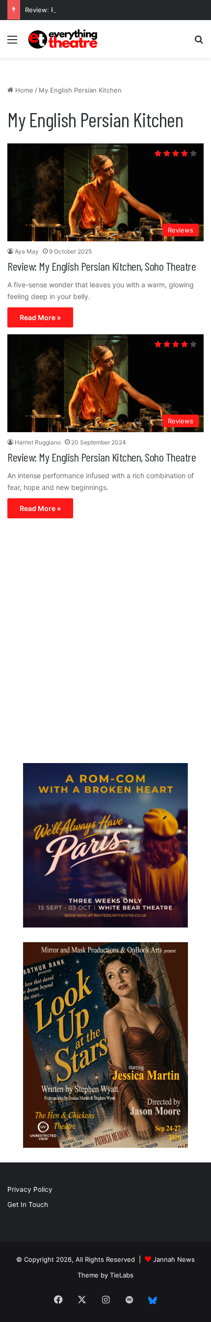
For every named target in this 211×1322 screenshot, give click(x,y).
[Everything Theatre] (64, 39)
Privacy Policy (30, 1189)
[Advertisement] (105, 643)
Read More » (40, 317)
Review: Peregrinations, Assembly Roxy (85, 10)
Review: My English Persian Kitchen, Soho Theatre (101, 266)
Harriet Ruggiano (38, 442)
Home (23, 90)
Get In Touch (27, 1204)
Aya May (27, 251)
